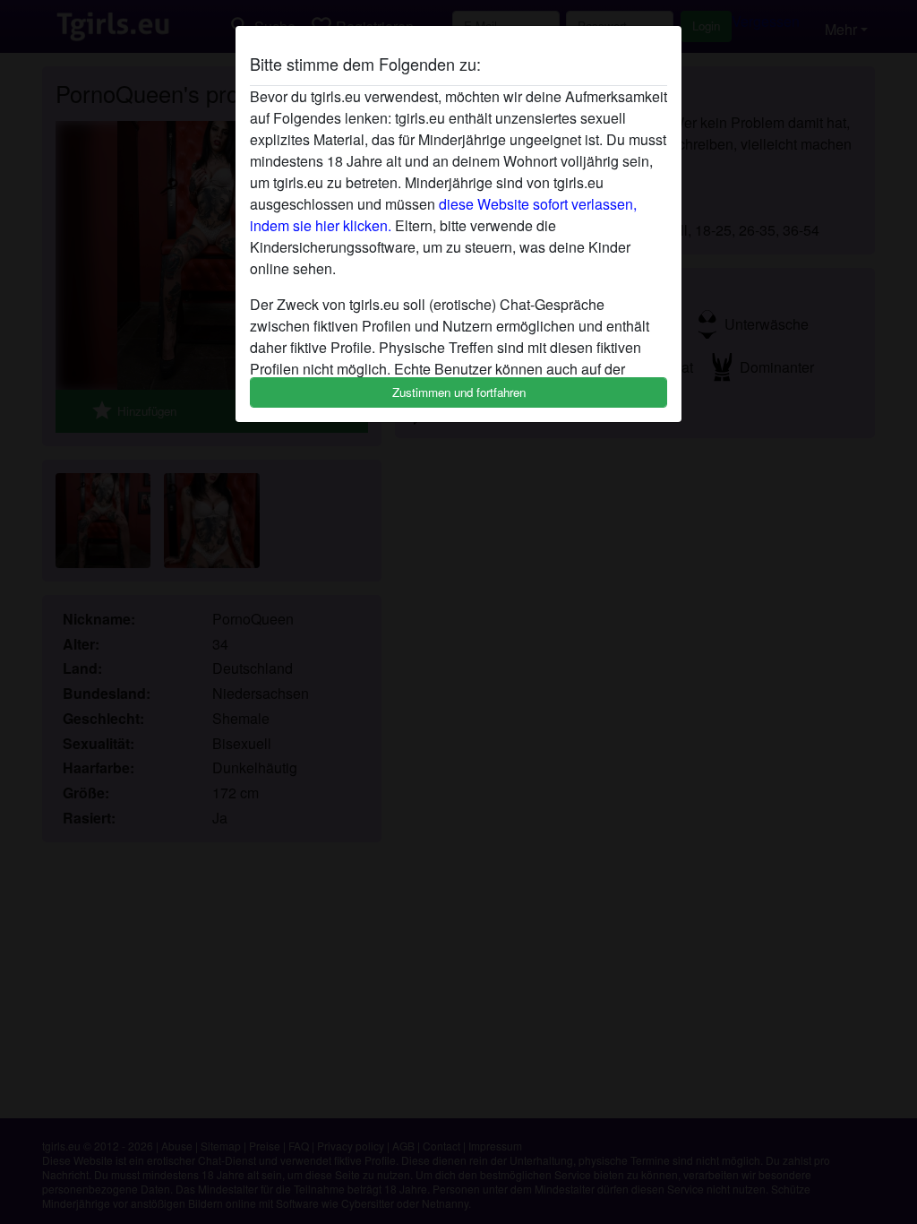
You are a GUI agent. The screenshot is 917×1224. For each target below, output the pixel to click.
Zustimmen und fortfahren (459, 392)
